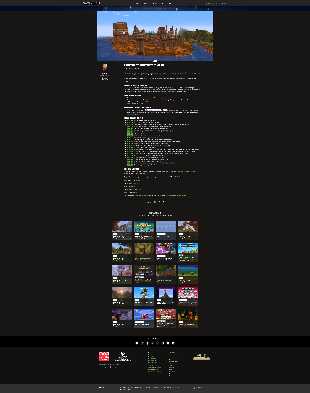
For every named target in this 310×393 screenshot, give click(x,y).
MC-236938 (130, 134)
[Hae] (218, 3)
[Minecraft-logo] (91, 3)
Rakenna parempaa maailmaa (154, 371)
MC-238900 (130, 143)
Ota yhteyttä (172, 371)
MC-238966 (130, 149)
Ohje (170, 363)
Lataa (170, 369)
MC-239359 (130, 157)
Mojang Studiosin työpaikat (154, 369)
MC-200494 (130, 124)
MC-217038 (130, 130)
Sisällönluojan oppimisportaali (154, 367)
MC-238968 (130, 151)
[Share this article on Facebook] (164, 202)
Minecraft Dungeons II (153, 356)
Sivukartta (171, 367)
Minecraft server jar (133, 183)
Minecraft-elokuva (152, 373)
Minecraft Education (152, 362)
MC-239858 (130, 163)
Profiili (170, 376)
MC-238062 (130, 138)
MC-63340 (130, 120)
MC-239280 (130, 153)
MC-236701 (130, 132)
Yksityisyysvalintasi (126, 389)
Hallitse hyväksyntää (115, 367)
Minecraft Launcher (183, 172)
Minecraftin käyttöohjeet (104, 367)
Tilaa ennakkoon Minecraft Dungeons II (159, 9)
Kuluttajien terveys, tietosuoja (137, 387)
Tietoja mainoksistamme (165, 387)
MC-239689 (130, 159)
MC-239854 (130, 161)
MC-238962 (130, 147)
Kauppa (171, 354)
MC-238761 (130, 140)
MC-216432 (130, 126)
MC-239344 (130, 155)
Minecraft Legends (152, 360)
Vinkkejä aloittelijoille (173, 361)
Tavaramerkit (155, 387)
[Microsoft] (198, 387)
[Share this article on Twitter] (154, 202)
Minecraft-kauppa (173, 356)
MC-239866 (130, 165)
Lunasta (171, 377)
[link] (137, 343)
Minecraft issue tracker (134, 189)
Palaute (171, 365)
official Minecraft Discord (178, 196)
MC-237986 (130, 136)
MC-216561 (130, 128)
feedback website (142, 196)
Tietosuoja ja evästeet (124, 387)
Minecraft (150, 354)
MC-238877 (130, 142)
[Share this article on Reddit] (159, 202)
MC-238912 (130, 145)
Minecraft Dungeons (152, 358)
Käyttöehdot (148, 387)
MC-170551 (130, 122)
